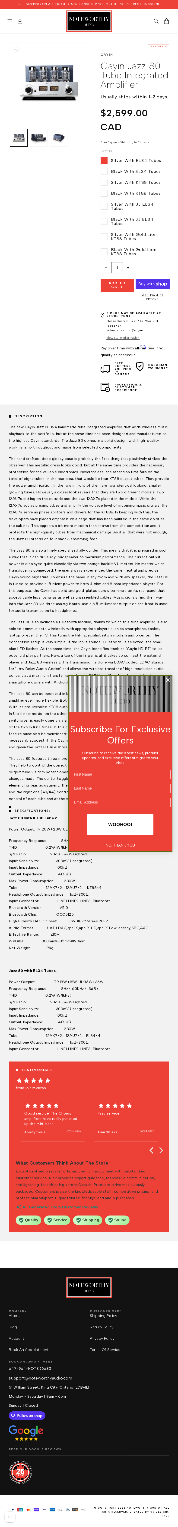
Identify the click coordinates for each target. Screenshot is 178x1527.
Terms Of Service (105, 1349)
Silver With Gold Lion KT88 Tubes (134, 236)
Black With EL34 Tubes (136, 171)
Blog (13, 1327)
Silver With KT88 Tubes (136, 182)
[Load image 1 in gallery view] (19, 138)
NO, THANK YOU (120, 845)
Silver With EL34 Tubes (136, 160)
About (14, 1315)
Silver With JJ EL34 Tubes (132, 206)
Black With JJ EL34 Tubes (132, 221)
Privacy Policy (102, 1338)
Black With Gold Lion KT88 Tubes (133, 251)
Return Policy (102, 1327)
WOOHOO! (120, 824)
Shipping (127, 142)
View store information (123, 337)
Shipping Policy (103, 1315)
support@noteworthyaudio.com (40, 1378)
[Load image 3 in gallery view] (58, 138)
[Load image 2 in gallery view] (39, 138)
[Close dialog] (168, 680)
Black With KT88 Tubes (136, 193)
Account (16, 1338)
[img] (89, 1080)
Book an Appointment (28, 1349)
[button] (10, 21)
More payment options (152, 297)
